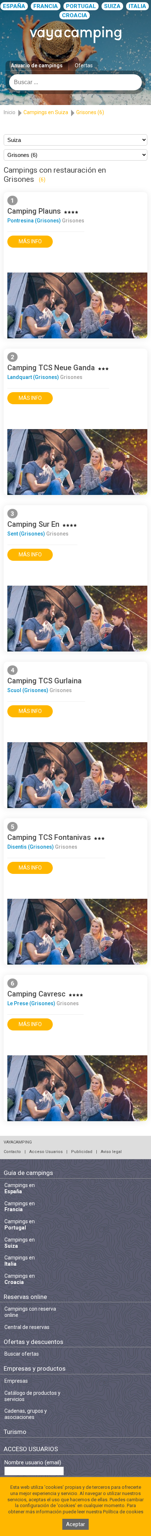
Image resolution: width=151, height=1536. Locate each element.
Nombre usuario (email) (32, 1463)
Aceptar (75, 1524)
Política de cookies (123, 1511)
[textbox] (75, 82)
